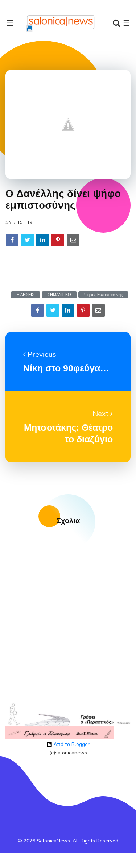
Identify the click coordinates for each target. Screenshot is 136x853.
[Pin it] (57, 240)
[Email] (73, 240)
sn (8, 222)
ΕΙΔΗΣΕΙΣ (25, 294)
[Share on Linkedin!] (42, 240)
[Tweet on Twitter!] (27, 240)
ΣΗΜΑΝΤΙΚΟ (59, 294)
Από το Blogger (71, 744)
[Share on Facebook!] (12, 240)
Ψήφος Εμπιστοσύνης (103, 294)
